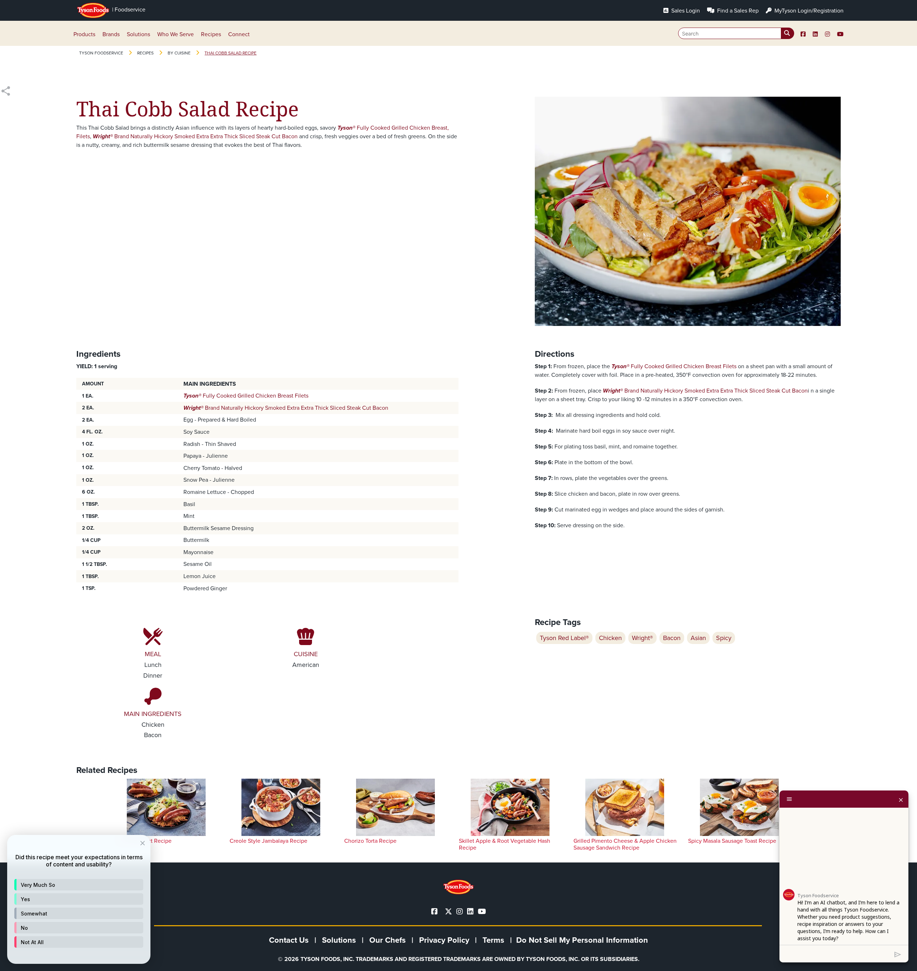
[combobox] (736, 33)
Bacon (672, 638)
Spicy (723, 638)
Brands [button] (111, 34)
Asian (698, 638)
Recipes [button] (211, 34)
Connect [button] (239, 34)
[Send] (897, 953)
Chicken (610, 638)
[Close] (901, 799)
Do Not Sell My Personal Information (582, 940)
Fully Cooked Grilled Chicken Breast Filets (245, 395)
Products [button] (84, 34)
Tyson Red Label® (564, 638)
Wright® (642, 638)
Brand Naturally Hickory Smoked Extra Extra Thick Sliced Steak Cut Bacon (195, 136)
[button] (78, 884)
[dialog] (78, 899)
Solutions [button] (138, 34)
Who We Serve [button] (175, 34)
